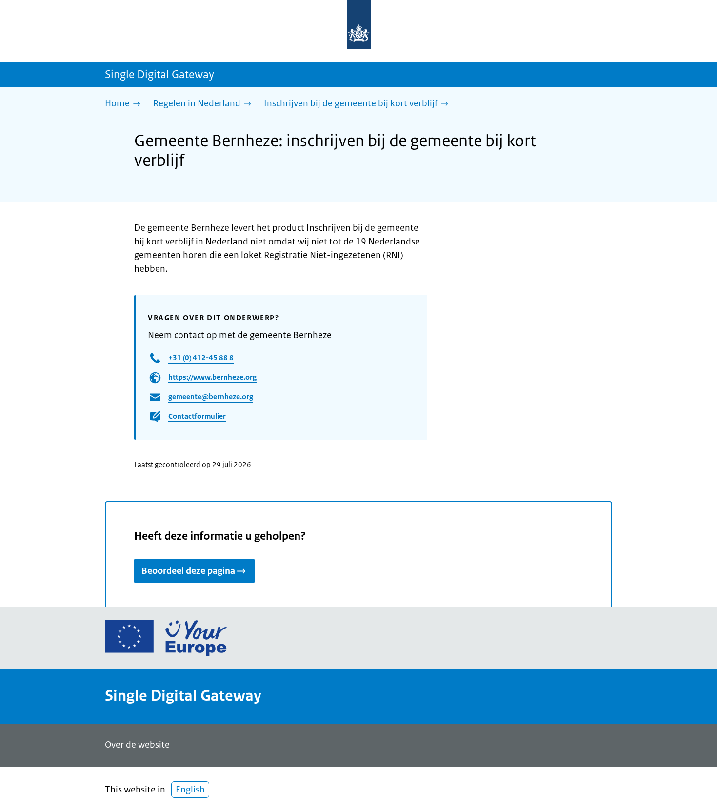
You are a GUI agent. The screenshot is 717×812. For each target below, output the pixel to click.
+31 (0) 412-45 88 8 (201, 357)
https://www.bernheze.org (212, 377)
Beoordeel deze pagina (188, 571)
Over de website (137, 745)
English (190, 789)
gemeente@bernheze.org (210, 396)
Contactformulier (197, 416)
